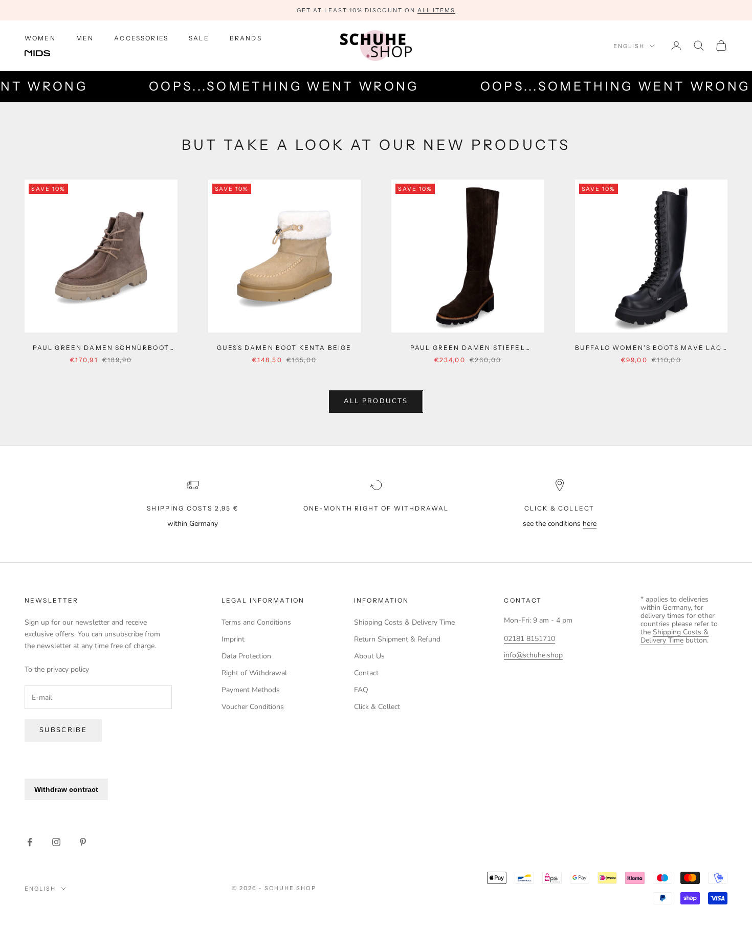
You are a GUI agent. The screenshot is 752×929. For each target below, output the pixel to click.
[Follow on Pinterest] (83, 842)
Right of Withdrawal (254, 673)
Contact (366, 673)
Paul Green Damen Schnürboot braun (101, 348)
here (589, 523)
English (629, 46)
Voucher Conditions (253, 707)
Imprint (233, 639)
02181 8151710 (529, 639)
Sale (199, 38)
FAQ (361, 690)
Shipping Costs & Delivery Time (404, 622)
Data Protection (246, 656)
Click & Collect (377, 707)
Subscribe (63, 730)
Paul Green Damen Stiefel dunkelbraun (467, 348)
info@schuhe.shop (533, 655)
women (40, 38)
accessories (141, 38)
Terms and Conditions (256, 622)
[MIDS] (45, 53)
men (85, 38)
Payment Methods (251, 690)
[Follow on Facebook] (30, 842)
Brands (246, 38)
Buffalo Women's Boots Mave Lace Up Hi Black (651, 348)
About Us (369, 656)
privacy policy (68, 669)
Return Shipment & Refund (397, 639)
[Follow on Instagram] (56, 842)
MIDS (45, 53)
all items (436, 10)
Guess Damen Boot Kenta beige (284, 347)
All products (376, 401)
